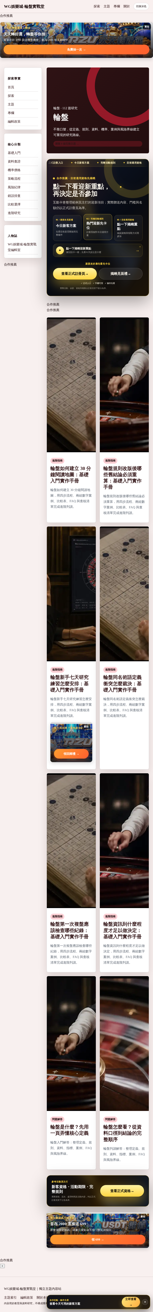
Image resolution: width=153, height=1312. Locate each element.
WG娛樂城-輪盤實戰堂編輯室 (22, 247)
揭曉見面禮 (121, 274)
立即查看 (130, 1301)
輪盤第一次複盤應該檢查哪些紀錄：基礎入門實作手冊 (69, 930)
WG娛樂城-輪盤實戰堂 (24, 6)
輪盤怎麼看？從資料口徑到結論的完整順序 (122, 1133)
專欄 (117, 6)
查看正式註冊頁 (74, 274)
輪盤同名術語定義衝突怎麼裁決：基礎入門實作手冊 (122, 683)
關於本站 (43, 1297)
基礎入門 (14, 153)
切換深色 (141, 6)
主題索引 (10, 1297)
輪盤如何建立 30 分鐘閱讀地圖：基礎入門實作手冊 (70, 474)
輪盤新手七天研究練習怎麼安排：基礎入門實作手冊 (69, 683)
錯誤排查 (14, 195)
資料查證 (14, 161)
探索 (97, 6)
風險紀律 (14, 187)
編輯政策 (14, 121)
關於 (127, 6)
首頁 (11, 87)
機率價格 (14, 170)
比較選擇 (14, 204)
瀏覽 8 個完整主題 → (67, 143)
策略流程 (14, 178)
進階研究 (14, 213)
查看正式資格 (122, 1191)
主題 (107, 6)
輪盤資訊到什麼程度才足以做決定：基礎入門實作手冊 (122, 930)
